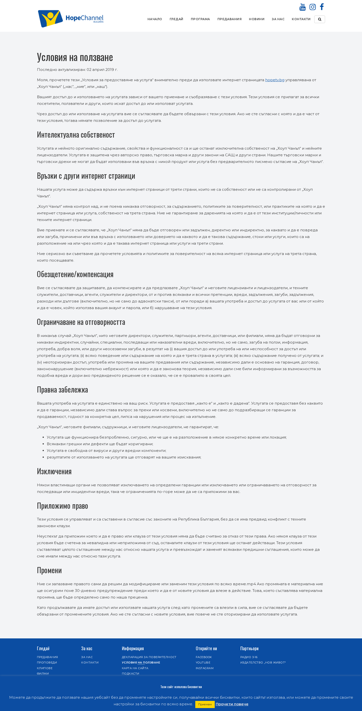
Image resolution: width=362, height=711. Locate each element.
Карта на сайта (135, 668)
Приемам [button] (205, 704)
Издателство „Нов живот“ (263, 662)
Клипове (44, 668)
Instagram (205, 668)
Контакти (301, 19)
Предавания (229, 19)
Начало (155, 19)
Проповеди (47, 662)
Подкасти (130, 673)
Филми (43, 673)
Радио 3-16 (249, 657)
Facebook (204, 657)
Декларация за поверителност (149, 657)
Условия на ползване (141, 662)
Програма (200, 19)
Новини (256, 19)
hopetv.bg (274, 80)
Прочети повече (232, 704)
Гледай (176, 19)
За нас (278, 19)
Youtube (203, 662)
